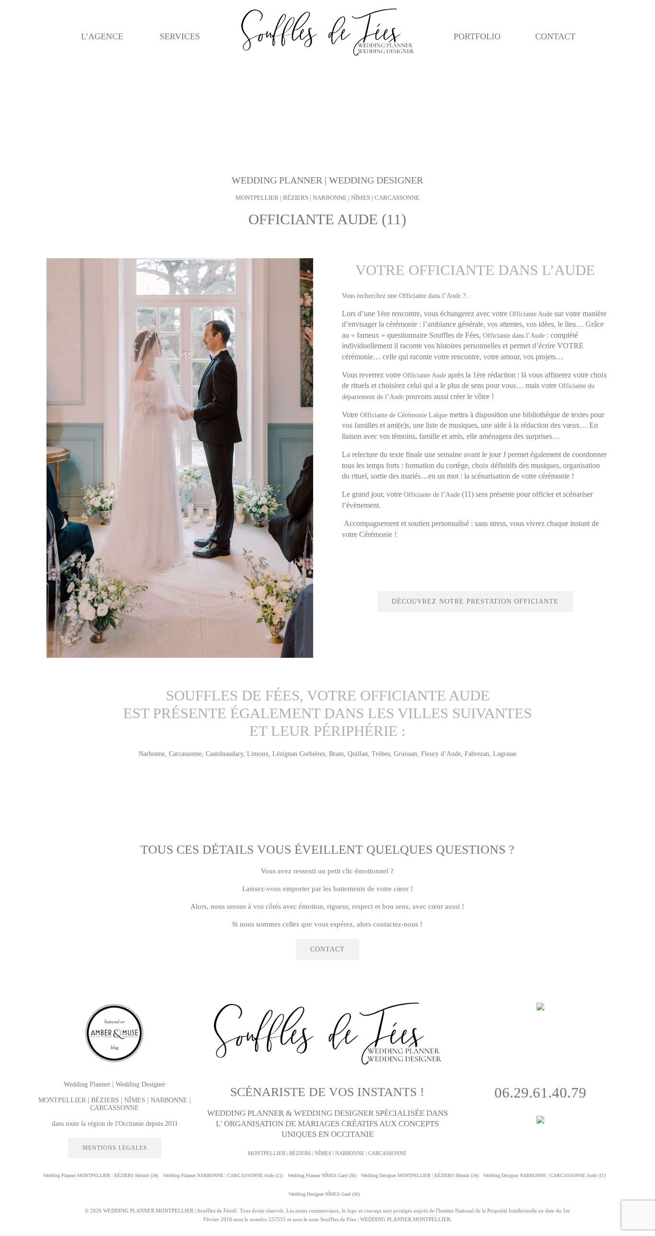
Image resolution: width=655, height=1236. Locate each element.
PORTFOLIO (477, 36)
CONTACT (555, 36)
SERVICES (180, 36)
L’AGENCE (102, 36)
